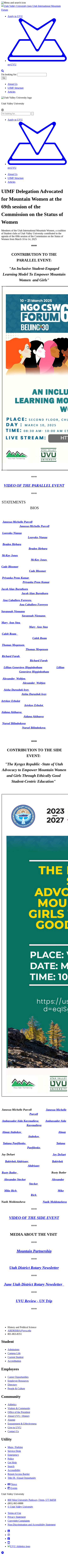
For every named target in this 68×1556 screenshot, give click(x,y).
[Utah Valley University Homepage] (16, 6)
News (14, 1484)
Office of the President (19, 1412)
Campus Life (14, 1353)
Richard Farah (11, 656)
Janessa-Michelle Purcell (17, 521)
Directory (12, 1384)
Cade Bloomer (9, 566)
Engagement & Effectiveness (22, 1423)
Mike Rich (10, 1190)
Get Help (12, 1462)
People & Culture (16, 1388)
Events (13, 1488)
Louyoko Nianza (12, 533)
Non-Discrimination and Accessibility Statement (32, 1524)
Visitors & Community (19, 1408)
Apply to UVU (15, 16)
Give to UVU (14, 1427)
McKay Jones (10, 555)
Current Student (15, 1357)
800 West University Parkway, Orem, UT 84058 (32, 1500)
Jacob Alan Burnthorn (14, 589)
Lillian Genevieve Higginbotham (23, 667)
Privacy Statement (17, 1517)
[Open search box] (2, 71)
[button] (34, 2)
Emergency (13, 1454)
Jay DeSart (59, 1154)
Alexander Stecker (15, 1179)
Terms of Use (14, 1513)
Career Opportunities (18, 1377)
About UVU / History (19, 1416)
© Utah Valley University (20, 1506)
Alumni (11, 1419)
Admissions (13, 1349)
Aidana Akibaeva (11, 712)
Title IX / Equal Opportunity (22, 1478)
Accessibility (14, 1470)
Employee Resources (18, 1380)
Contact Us (13, 1431)
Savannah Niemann (13, 611)
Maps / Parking (15, 1447)
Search (11, 1466)
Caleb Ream (10, 633)
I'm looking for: (9, 74)
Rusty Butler (10, 1172)
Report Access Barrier (19, 1474)
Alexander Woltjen (14, 678)
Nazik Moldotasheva (55, 1201)
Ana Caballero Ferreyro (17, 600)
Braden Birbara (12, 544)
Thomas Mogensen (13, 645)
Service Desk (14, 1451)
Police (11, 1458)
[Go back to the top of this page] (2, 1552)
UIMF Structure (16, 88)
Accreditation (14, 1361)
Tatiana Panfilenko (14, 1143)
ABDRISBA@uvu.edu (19, 1330)
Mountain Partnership (34, 1251)
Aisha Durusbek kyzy (17, 689)
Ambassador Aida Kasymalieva (20, 1120)
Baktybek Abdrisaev (17, 1161)
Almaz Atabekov (12, 1132)
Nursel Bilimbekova (14, 723)
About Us (12, 84)
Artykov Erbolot (10, 701)
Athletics (12, 1404)
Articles (11, 91)
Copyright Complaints (19, 1520)
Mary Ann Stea (11, 622)
